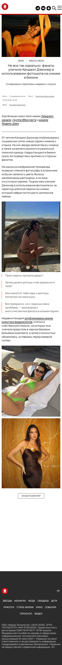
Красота (9, 607)
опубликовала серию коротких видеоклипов (27, 320)
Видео (38, 613)
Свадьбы (43, 600)
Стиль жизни (25, 607)
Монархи (20, 600)
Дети (54, 600)
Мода (31, 600)
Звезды (7, 600)
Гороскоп (26, 613)
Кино (39, 607)
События (50, 607)
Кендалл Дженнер (17, 105)
